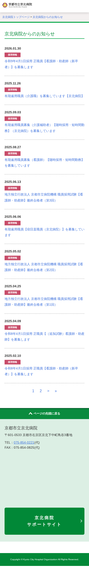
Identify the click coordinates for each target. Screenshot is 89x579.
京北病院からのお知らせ (48, 17)
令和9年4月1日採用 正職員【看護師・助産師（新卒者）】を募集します (41, 64)
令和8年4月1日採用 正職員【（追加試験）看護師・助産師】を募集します (44, 336)
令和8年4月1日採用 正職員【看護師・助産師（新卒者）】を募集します (41, 371)
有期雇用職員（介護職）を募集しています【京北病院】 (44, 96)
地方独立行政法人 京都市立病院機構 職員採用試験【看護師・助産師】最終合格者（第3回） (44, 197)
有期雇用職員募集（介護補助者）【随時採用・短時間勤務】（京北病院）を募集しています (44, 127)
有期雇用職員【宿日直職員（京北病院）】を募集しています (44, 232)
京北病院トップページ (16, 17)
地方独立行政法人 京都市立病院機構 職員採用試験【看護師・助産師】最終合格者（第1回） (44, 301)
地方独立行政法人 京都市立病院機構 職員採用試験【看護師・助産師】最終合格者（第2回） (44, 267)
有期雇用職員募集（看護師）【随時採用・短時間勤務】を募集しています (44, 162)
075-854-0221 (24, 442)
